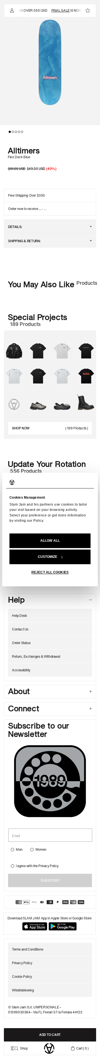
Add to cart (50, 1034)
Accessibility (21, 670)
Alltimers (24, 150)
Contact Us (20, 629)
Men (19, 849)
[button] (50, 62)
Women (40, 849)
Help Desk (19, 615)
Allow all (50, 541)
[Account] (12, 10)
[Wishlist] (88, 10)
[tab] (10, 132)
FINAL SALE (58, 10)
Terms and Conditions (27, 949)
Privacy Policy (48, 865)
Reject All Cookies (50, 573)
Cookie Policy (22, 976)
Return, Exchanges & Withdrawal (36, 656)
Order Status (21, 642)
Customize (48, 557)
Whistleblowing (23, 990)
